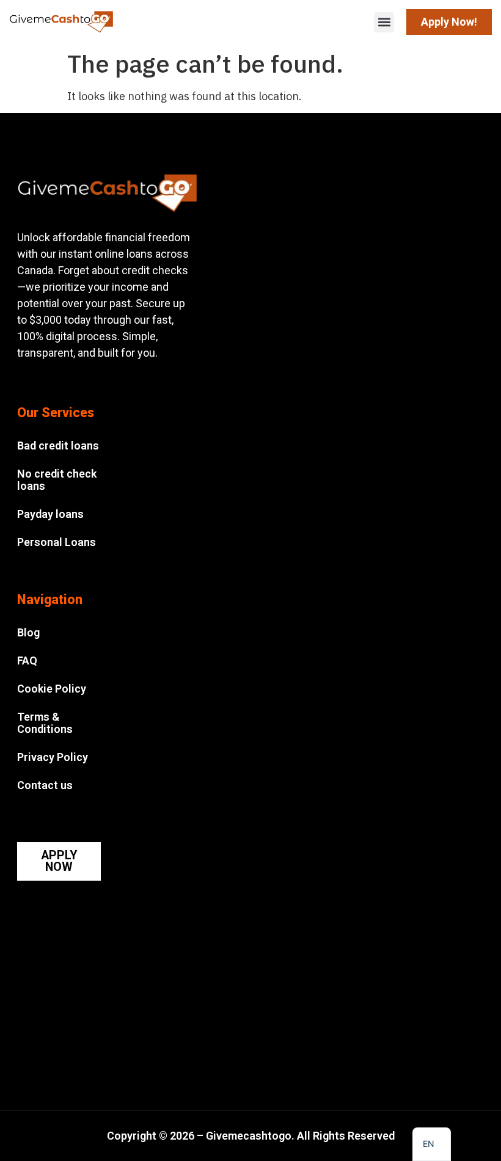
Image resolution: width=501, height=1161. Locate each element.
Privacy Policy (52, 757)
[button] (384, 22)
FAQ (27, 660)
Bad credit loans (58, 445)
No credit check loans (57, 479)
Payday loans (50, 514)
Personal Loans (56, 542)
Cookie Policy (51, 688)
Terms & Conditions (45, 722)
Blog (28, 632)
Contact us (45, 785)
